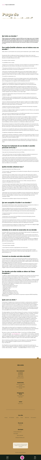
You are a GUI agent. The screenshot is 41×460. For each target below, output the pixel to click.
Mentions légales (16, 433)
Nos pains (6, 417)
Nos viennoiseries (11, 417)
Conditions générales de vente (17, 431)
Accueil (3, 4)
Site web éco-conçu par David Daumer (20, 452)
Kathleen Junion (22, 437)
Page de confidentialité (20, 435)
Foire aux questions (33, 417)
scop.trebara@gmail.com (16, 333)
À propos (17, 417)
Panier (35, 458)
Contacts (21, 417)
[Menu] (7, 456)
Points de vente (27, 417)
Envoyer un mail (20, 403)
